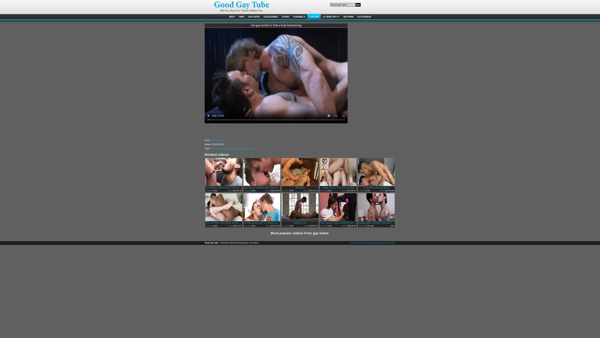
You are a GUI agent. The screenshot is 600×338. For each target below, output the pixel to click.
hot (243, 148)
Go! (358, 4)
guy (239, 148)
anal (213, 148)
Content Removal (367, 243)
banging (250, 148)
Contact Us (354, 243)
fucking (218, 148)
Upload (379, 243)
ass (229, 148)
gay (225, 148)
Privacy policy (389, 243)
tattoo (234, 148)
